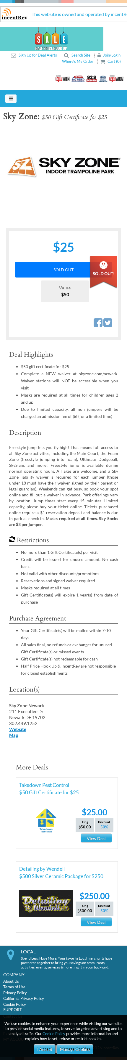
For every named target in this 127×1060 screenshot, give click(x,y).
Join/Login (111, 55)
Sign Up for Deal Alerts (38, 55)
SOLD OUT (63, 269)
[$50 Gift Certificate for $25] (63, 166)
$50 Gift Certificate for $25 (49, 792)
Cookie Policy (54, 1033)
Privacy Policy (15, 992)
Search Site (81, 55)
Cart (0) (114, 61)
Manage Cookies (75, 1049)
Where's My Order (78, 61)
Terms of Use (14, 986)
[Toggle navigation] (11, 98)
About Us (11, 981)
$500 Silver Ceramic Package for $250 (61, 876)
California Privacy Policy (23, 998)
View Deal (96, 838)
